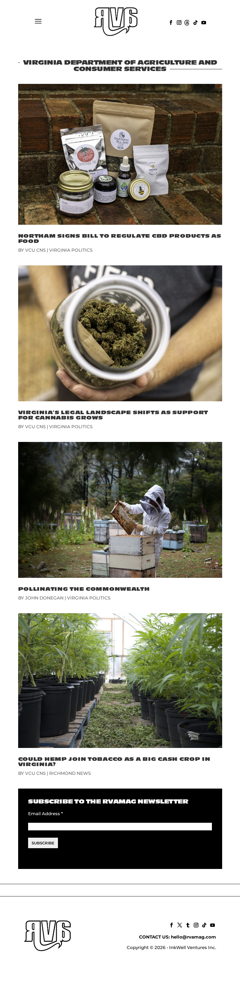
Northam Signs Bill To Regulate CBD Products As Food (119, 238)
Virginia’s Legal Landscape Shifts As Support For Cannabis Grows (113, 415)
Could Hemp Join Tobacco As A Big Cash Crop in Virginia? (114, 762)
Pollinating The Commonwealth (84, 589)
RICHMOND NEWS (70, 773)
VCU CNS (35, 250)
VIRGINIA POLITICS (70, 250)
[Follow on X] (179, 924)
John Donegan (44, 598)
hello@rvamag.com (193, 937)
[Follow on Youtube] (203, 22)
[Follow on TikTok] (195, 22)
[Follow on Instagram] (178, 22)
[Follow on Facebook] (170, 22)
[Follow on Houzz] (187, 22)
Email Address (45, 813)
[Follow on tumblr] (187, 924)
